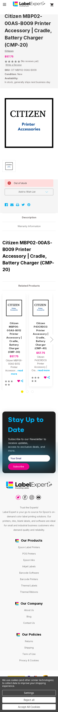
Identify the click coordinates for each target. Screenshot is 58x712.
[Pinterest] (28, 204)
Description (29, 217)
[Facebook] (6, 204)
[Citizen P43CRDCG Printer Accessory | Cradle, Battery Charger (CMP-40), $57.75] (40, 307)
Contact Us (29, 623)
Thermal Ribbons (29, 592)
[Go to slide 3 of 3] (32, 391)
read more (44, 370)
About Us (29, 610)
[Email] (12, 204)
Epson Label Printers (29, 547)
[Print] (17, 204)
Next (51, 339)
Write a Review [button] (13, 65)
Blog (29, 616)
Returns (29, 641)
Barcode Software (29, 572)
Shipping (29, 647)
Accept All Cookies (29, 707)
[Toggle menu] (4, 4)
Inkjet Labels (29, 566)
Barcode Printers (29, 579)
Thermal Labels (29, 585)
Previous (3, 339)
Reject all (29, 700)
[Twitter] (23, 204)
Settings (29, 693)
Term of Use (29, 654)
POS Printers (29, 553)
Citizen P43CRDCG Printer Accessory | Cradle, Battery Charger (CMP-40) (40, 336)
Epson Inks (29, 560)
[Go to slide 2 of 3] (27, 391)
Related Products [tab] (29, 285)
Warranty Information (29, 226)
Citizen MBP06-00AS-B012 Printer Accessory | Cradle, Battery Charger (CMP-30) (14, 337)
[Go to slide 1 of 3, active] (22, 391)
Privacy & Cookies (29, 660)
